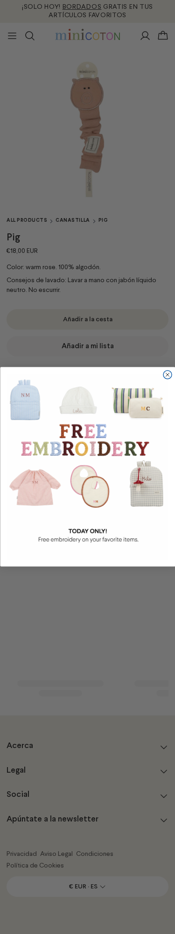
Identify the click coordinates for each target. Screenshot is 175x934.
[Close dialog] (167, 375)
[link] (87, 467)
